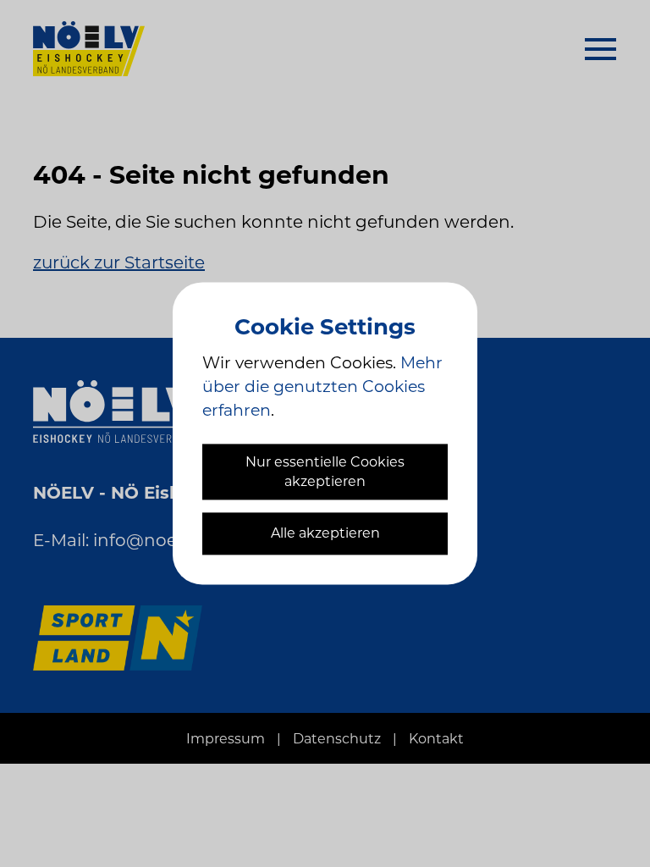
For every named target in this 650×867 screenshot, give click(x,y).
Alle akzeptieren (325, 534)
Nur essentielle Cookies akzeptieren (325, 471)
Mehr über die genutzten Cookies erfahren (322, 386)
